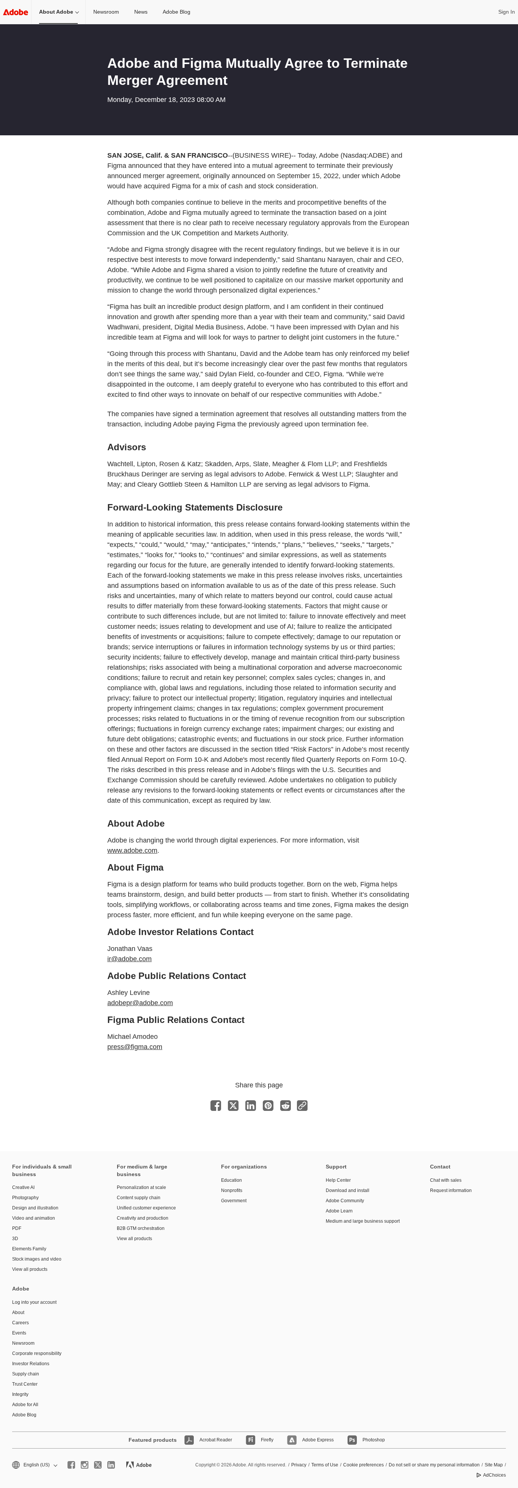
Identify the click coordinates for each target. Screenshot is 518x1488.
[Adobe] (15, 12)
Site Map (494, 1465)
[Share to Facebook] (215, 1105)
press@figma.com (134, 1047)
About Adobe (56, 12)
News (141, 12)
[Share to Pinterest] (268, 1105)
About (18, 1312)
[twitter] (98, 1465)
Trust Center (25, 1384)
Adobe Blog (176, 12)
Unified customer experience (146, 1208)
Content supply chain (138, 1197)
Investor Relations (30, 1363)
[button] (34, 1465)
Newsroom (106, 12)
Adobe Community (345, 1200)
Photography (25, 1197)
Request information (451, 1190)
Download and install (347, 1190)
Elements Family (29, 1248)
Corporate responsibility (36, 1353)
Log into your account (34, 1302)
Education (231, 1180)
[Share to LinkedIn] (250, 1105)
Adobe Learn (339, 1211)
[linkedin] (111, 1465)
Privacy (298, 1465)
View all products (29, 1269)
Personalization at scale (141, 1187)
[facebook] (71, 1465)
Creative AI (23, 1187)
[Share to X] (233, 1105)
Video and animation (33, 1218)
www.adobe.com (132, 850)
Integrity (20, 1394)
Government (233, 1200)
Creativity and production (142, 1218)
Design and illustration (35, 1208)
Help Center (338, 1180)
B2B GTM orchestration (141, 1228)
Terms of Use (324, 1465)
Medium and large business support (363, 1221)
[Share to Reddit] (285, 1105)
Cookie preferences (363, 1465)
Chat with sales (445, 1180)
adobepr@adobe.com (140, 1003)
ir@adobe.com (129, 959)
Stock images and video (36, 1259)
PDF (16, 1228)
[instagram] (84, 1465)
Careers (20, 1322)
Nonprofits (231, 1190)
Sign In (506, 12)
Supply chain (25, 1374)
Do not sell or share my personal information (434, 1465)
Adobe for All (25, 1404)
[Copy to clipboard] (302, 1105)
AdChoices (494, 1475)
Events (19, 1333)
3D (15, 1238)
